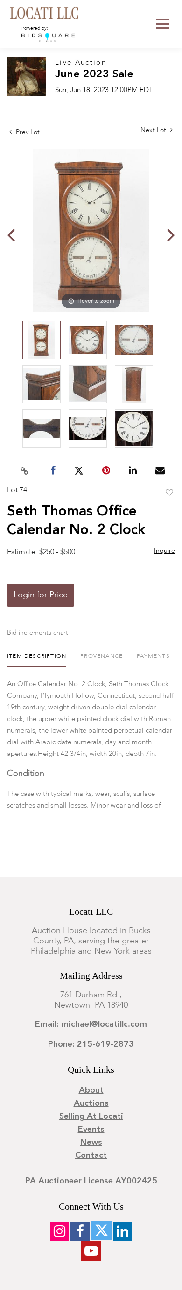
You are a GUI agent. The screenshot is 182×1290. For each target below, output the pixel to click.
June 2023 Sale (94, 74)
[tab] (36, 660)
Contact (91, 1155)
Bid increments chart (37, 632)
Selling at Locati (91, 1116)
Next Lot (154, 130)
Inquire (164, 551)
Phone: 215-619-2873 (91, 1044)
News (91, 1142)
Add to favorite (169, 493)
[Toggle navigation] (162, 24)
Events (91, 1129)
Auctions (91, 1103)
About (91, 1090)
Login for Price (41, 595)
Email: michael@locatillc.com (91, 1024)
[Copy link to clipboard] (24, 470)
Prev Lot (27, 132)
